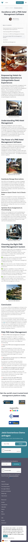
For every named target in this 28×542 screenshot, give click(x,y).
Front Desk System (5, 486)
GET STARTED (19, 2)
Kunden (3, 502)
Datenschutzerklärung (13, 476)
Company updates (18, 7)
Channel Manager (5, 484)
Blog (2, 511)
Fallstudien (3, 507)
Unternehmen (4, 504)
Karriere (3, 514)
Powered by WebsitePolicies (8, 538)
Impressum (3, 522)
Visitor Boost (4, 495)
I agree (5, 536)
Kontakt (3, 520)
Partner (3, 509)
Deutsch (6, 540)
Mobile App (3, 493)
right (4, 322)
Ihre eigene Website (5, 488)
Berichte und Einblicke (6, 491)
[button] (26, 2)
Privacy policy (20, 534)
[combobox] (5, 540)
